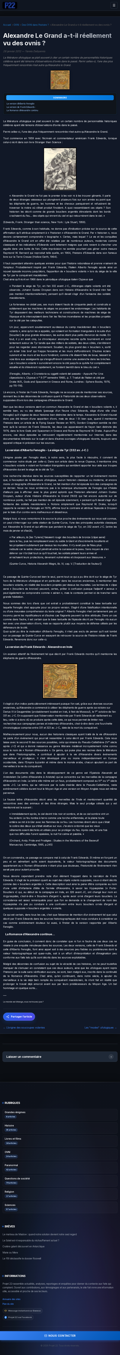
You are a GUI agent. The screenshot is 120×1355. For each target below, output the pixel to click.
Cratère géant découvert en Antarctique (23, 1246)
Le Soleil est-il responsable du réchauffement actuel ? (30, 1240)
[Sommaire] (4, 450)
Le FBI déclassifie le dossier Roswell (21, 1258)
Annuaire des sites (11, 1299)
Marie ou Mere (10, 1252)
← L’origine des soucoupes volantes (24, 1027)
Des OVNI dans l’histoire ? (35, 24)
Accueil (7, 24)
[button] (60, 1057)
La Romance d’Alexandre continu (22, 110)
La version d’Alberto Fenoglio (20, 103)
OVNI (16, 24)
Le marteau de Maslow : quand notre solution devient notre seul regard (39, 1234)
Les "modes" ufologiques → (101, 1027)
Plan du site (8, 1304)
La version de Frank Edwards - (21, 107)
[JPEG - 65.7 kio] (60, 681)
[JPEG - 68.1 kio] (60, 169)
